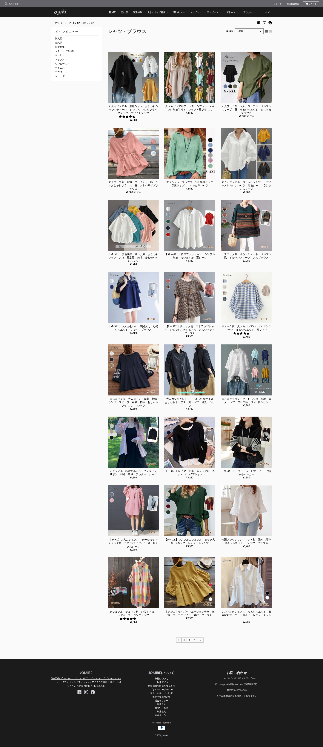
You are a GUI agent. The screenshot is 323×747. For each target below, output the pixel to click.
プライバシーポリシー (161, 689)
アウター (60, 72)
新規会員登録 (293, 4)
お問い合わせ (161, 707)
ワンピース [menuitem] (212, 12)
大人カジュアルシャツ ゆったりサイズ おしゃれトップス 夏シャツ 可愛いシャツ (190, 402)
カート (313, 4)
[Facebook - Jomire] (259, 22)
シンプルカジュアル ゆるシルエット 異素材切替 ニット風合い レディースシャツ (246, 615)
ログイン (278, 4)
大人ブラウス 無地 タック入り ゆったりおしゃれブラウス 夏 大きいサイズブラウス (133, 185)
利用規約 (161, 704)
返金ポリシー (161, 700)
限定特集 (60, 46)
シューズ (60, 76)
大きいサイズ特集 (64, 51)
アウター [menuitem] (247, 12)
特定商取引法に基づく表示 (161, 685)
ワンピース (61, 63)
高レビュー (61, 55)
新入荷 (58, 38)
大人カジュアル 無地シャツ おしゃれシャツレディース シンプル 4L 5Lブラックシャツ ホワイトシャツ (133, 109)
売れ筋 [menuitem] (124, 12)
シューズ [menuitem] (264, 12)
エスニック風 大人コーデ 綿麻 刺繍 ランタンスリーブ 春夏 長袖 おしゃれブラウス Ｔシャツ (133, 402)
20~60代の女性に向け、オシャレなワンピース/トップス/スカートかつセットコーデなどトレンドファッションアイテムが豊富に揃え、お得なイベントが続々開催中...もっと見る (86, 682)
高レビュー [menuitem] (179, 12)
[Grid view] (266, 31)
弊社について (161, 678)
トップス (60, 59)
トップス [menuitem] (194, 12)
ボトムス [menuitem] (230, 12)
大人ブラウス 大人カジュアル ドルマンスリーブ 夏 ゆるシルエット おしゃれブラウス (246, 109)
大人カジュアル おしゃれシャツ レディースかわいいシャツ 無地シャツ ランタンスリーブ (246, 185)
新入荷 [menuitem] (112, 12)
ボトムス (60, 67)
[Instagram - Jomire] (264, 22)
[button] (127, 116)
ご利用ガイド (161, 682)
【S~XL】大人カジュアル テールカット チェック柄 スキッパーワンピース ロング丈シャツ (134, 543)
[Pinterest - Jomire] (270, 22)
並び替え (230, 31)
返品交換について (161, 696)
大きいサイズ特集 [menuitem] (156, 12)
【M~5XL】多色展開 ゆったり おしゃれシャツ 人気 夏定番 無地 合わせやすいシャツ (133, 257)
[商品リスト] (270, 31)
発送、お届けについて (161, 693)
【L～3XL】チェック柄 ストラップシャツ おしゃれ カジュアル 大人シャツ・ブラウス (190, 330)
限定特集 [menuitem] (137, 12)
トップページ (56, 23)
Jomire (165, 735)
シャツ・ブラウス (72, 23)
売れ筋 (58, 42)
